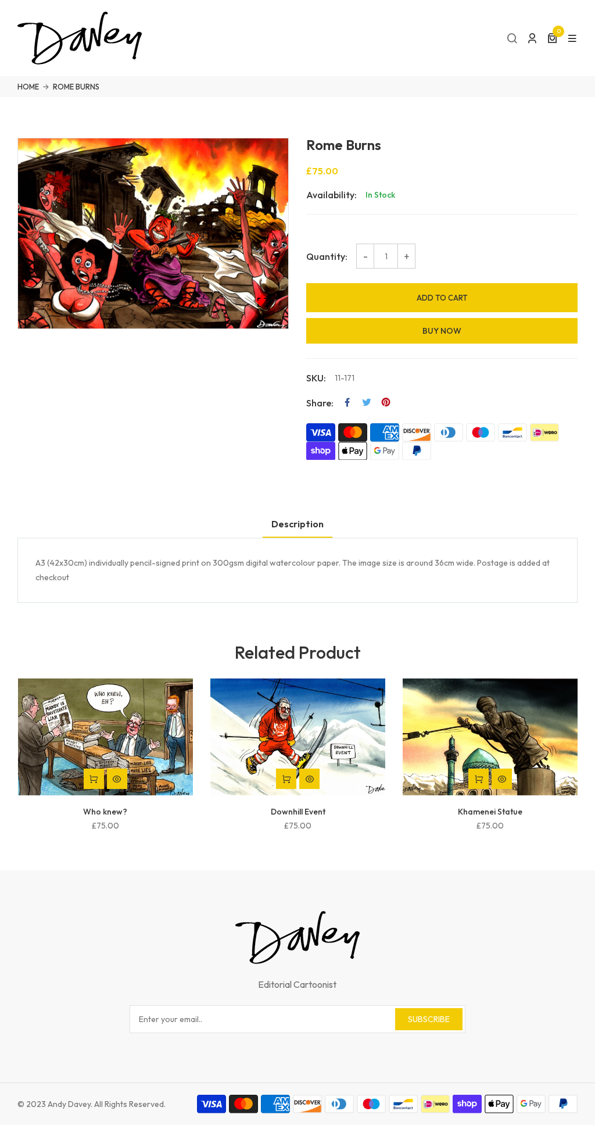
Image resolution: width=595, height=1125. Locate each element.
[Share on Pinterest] (386, 402)
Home (28, 86)
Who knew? (105, 811)
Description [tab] (297, 524)
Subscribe (429, 1019)
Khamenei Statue (490, 811)
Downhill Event (298, 811)
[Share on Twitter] (366, 402)
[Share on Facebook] (347, 402)
